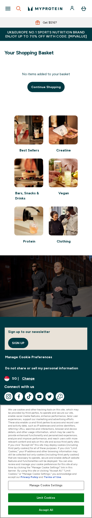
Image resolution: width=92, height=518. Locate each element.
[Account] (72, 9)
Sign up (18, 343)
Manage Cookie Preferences (28, 357)
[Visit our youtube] (39, 396)
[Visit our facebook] (19, 396)
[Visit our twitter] (49, 396)
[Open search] (19, 9)
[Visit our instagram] (8, 396)
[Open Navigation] (7, 8)
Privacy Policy (29, 477)
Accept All (46, 510)
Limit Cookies (46, 497)
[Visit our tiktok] (29, 396)
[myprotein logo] (45, 8)
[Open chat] (60, 396)
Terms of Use (52, 477)
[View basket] (84, 8)
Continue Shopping (46, 87)
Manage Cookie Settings (46, 485)
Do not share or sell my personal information (41, 368)
